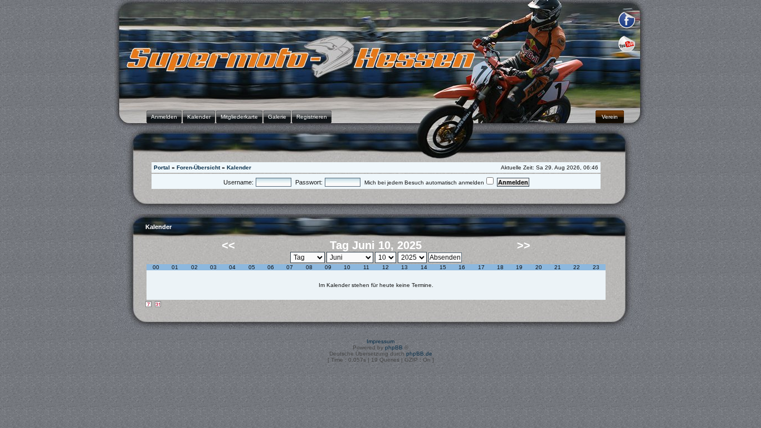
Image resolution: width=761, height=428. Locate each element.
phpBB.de (419, 354)
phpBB (394, 347)
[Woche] (148, 304)
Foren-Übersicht (198, 167)
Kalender (239, 167)
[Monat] (158, 304)
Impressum (380, 341)
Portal (162, 167)
